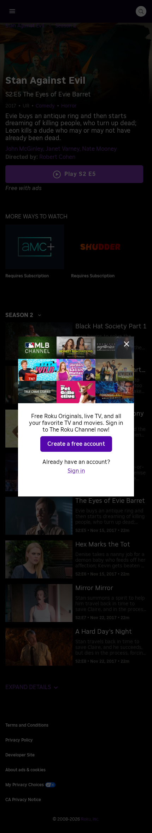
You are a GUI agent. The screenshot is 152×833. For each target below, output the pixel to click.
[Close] (126, 344)
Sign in (76, 471)
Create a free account (76, 444)
